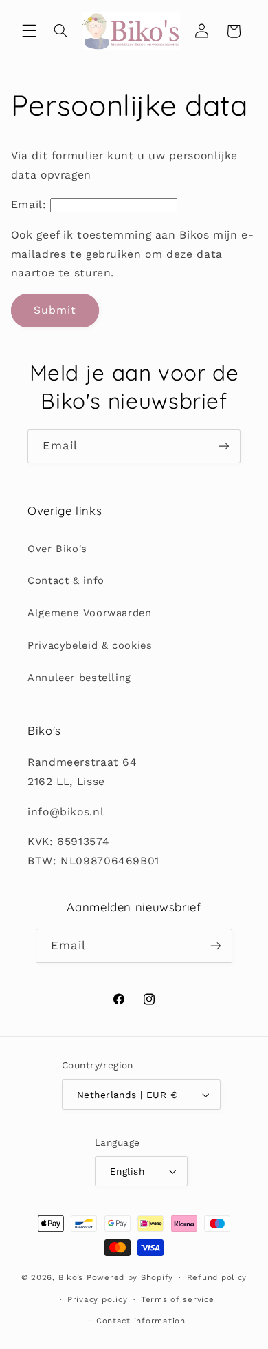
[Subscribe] (224, 446)
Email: (29, 204)
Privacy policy (97, 1299)
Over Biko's (57, 548)
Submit (55, 309)
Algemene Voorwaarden (89, 613)
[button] (29, 31)
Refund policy (217, 1277)
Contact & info (65, 580)
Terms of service (177, 1299)
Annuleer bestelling (79, 677)
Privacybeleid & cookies (90, 645)
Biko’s (70, 1277)
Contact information (141, 1321)
